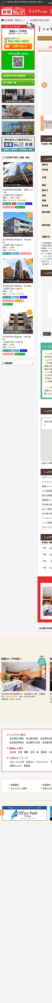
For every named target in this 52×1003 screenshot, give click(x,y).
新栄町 (44, 752)
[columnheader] (44, 144)
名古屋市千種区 (17, 738)
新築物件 (47, 785)
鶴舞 (26, 752)
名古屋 (13, 752)
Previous (44, 85)
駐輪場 (27, 765)
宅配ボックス (16, 765)
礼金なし (30, 761)
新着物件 (15, 785)
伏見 (32, 752)
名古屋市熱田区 (17, 742)
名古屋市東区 (32, 738)
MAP (12, 697)
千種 (20, 752)
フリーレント (42, 761)
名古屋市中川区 (33, 742)
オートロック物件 (19, 788)
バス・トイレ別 (17, 761)
